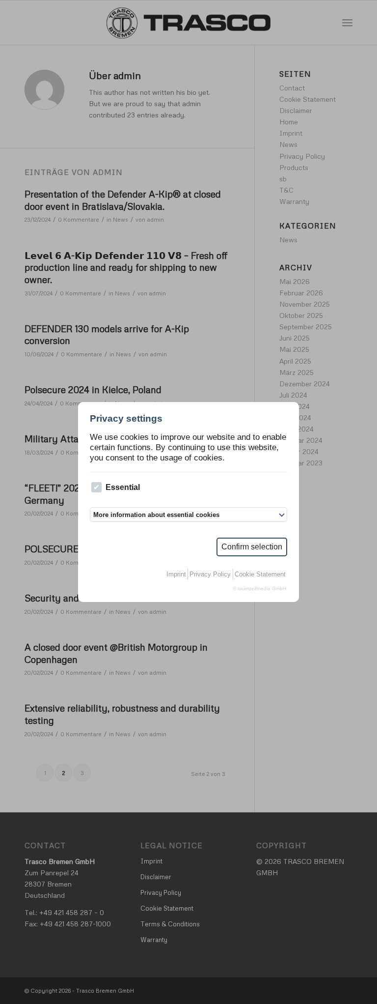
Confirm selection (251, 547)
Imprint (176, 574)
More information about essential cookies (156, 514)
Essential (123, 487)
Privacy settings (126, 418)
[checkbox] (96, 487)
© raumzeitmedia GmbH (259, 588)
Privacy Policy (210, 574)
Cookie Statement (260, 574)
